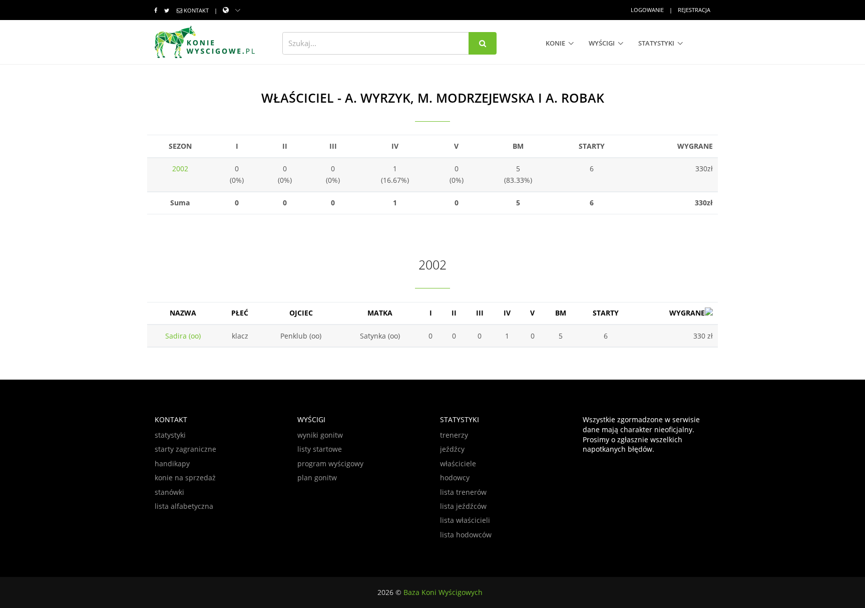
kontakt (196, 10)
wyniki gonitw (320, 435)
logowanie (647, 10)
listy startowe (319, 449)
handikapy (172, 463)
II (454, 313)
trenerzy (454, 435)
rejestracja (694, 10)
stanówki (169, 492)
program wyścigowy (330, 463)
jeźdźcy (452, 449)
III (480, 313)
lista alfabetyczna (184, 506)
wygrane (687, 313)
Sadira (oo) (183, 336)
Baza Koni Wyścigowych (443, 592)
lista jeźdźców (463, 506)
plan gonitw (317, 477)
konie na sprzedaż (185, 477)
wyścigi (602, 43)
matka (379, 313)
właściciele (458, 463)
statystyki (656, 43)
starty (606, 313)
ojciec (301, 313)
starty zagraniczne (185, 449)
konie (555, 43)
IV (507, 313)
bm (560, 313)
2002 (180, 168)
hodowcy (455, 477)
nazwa (183, 313)
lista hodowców (466, 534)
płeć (239, 313)
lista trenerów (463, 492)
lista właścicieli (465, 520)
